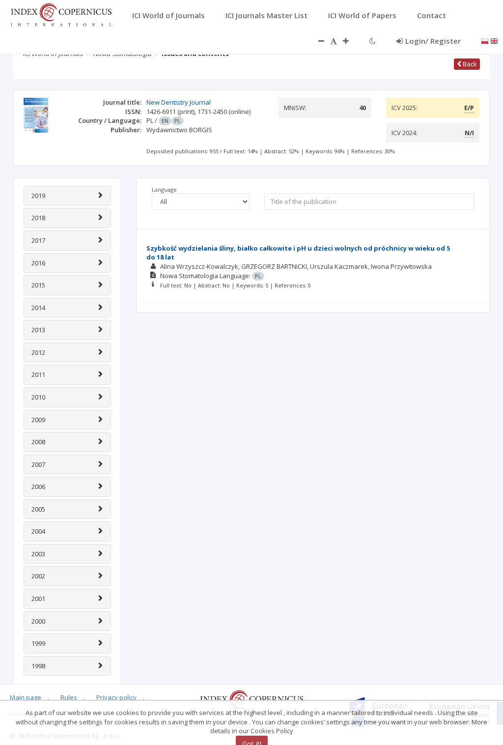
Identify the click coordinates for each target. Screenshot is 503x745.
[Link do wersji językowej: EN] (494, 40)
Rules (68, 697)
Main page (25, 697)
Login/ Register (433, 41)
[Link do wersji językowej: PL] (485, 40)
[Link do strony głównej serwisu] (61, 13)
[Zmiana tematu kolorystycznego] (372, 41)
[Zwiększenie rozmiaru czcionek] (350, 41)
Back (469, 63)
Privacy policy (116, 697)
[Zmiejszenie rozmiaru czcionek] (316, 41)
